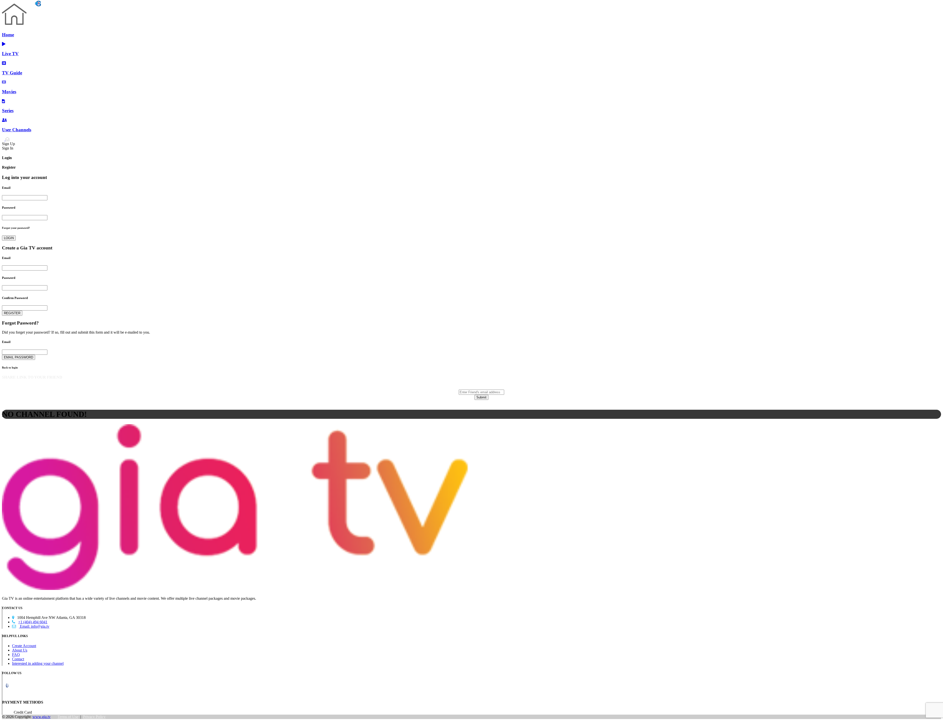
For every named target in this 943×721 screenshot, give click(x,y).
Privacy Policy (94, 717)
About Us (19, 650)
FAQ (16, 655)
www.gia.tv (41, 717)
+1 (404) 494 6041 (29, 622)
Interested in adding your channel (38, 663)
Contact (18, 659)
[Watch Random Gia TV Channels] (21, 5)
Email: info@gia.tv (30, 626)
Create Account (24, 646)
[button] (7, 685)
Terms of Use (67, 717)
